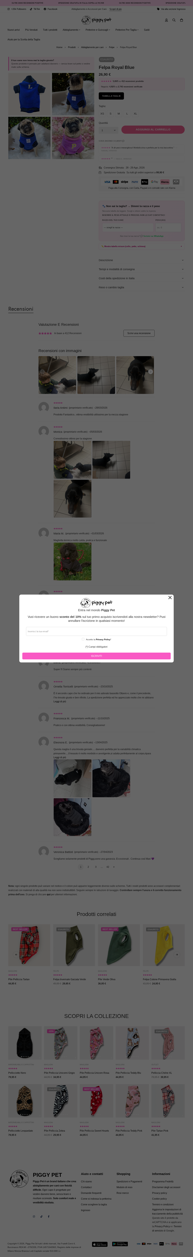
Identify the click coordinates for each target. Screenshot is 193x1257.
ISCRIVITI (96, 656)
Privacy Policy (103, 639)
